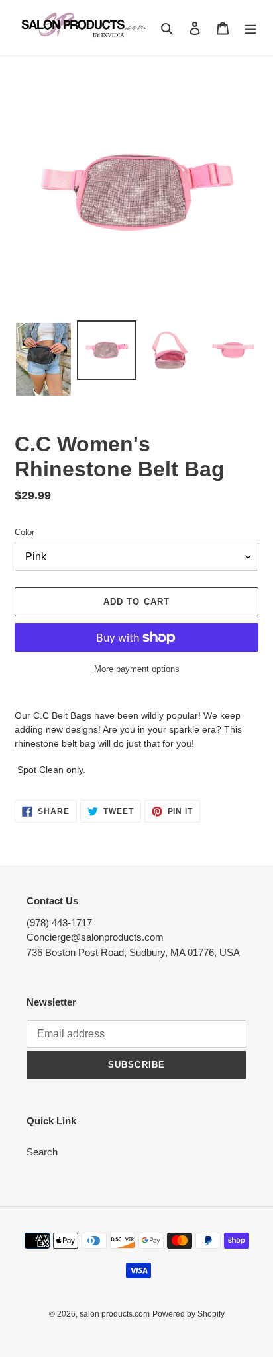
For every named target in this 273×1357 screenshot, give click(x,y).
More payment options (137, 669)
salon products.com (115, 1314)
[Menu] (250, 28)
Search (42, 1151)
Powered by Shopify (188, 1314)
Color (24, 532)
